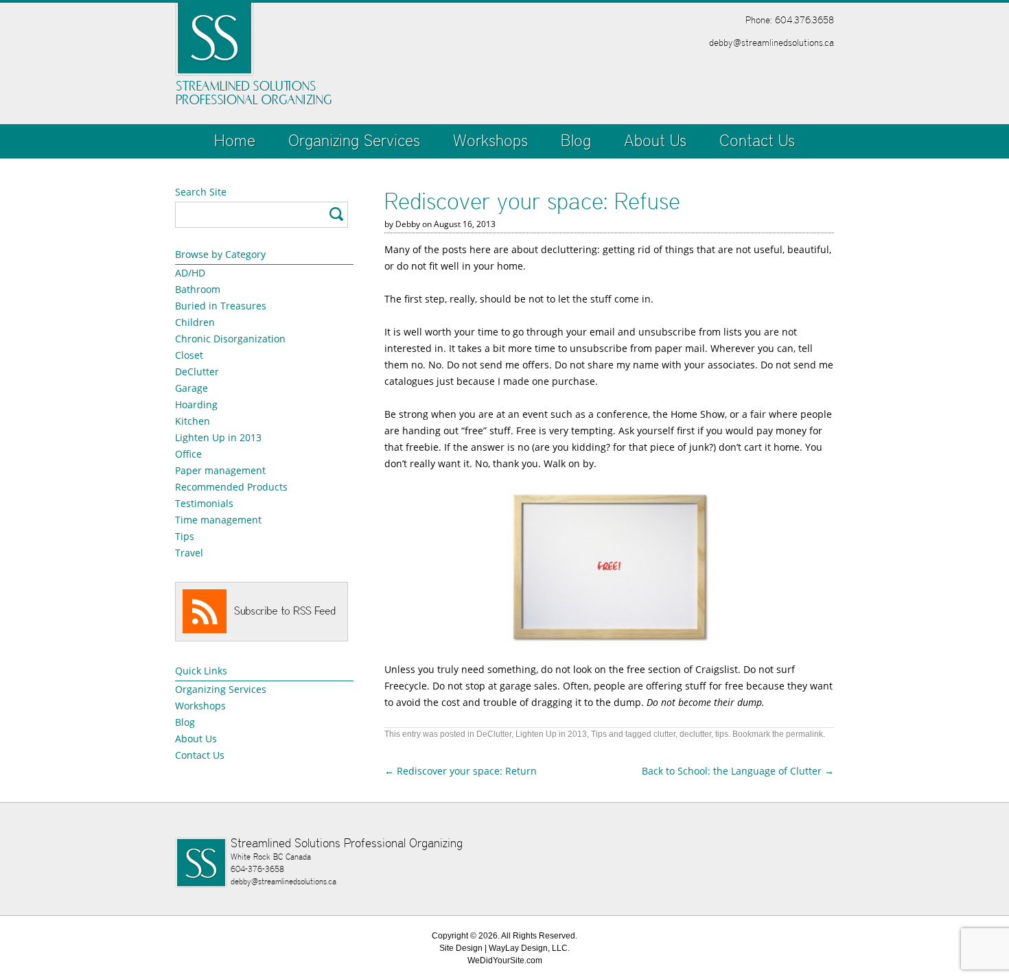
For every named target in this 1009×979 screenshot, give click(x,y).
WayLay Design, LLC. (529, 948)
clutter (664, 734)
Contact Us (757, 140)
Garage (191, 387)
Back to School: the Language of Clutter (738, 770)
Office (188, 453)
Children (195, 322)
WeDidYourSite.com (504, 960)
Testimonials (204, 503)
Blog (576, 140)
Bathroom (197, 289)
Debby (407, 224)
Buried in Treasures (220, 305)
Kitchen (192, 420)
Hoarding (196, 404)
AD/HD (190, 272)
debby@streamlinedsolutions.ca (771, 42)
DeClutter (197, 371)
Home (234, 140)
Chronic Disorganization (230, 338)
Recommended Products (231, 486)
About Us (655, 140)
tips (721, 734)
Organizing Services (354, 140)
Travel (189, 552)
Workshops (490, 140)
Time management (218, 519)
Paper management (220, 470)
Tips (184, 536)
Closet (189, 355)
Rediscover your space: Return (460, 770)
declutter (695, 734)
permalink (804, 734)
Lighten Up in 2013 (218, 437)
